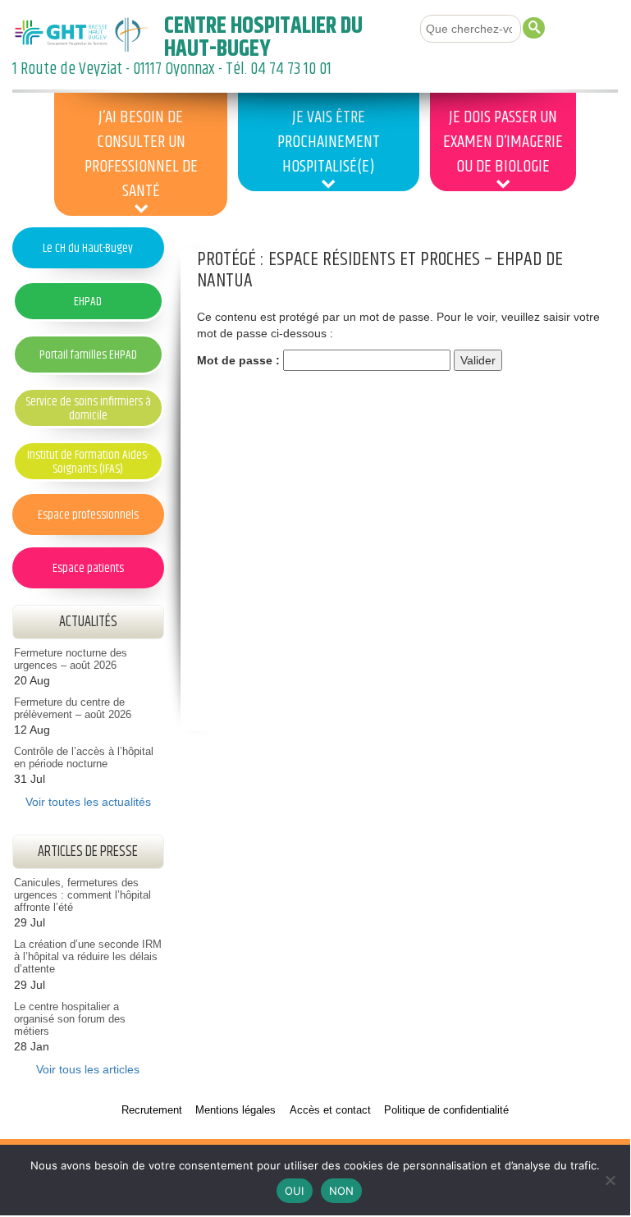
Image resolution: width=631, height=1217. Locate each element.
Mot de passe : (240, 360)
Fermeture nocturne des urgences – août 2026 (70, 659)
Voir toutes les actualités (88, 801)
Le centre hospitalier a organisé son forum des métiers (70, 1019)
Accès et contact (330, 1110)
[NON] (609, 1180)
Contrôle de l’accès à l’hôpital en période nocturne (83, 758)
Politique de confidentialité (446, 1110)
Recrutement (151, 1110)
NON (341, 1190)
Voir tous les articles (87, 1069)
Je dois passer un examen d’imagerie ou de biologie (503, 142)
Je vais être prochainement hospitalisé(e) (328, 142)
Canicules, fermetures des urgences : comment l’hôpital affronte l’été (82, 895)
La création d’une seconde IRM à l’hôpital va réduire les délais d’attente (88, 957)
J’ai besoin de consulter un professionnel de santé (141, 154)
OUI (294, 1190)
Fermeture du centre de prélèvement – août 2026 (72, 709)
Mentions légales (235, 1110)
